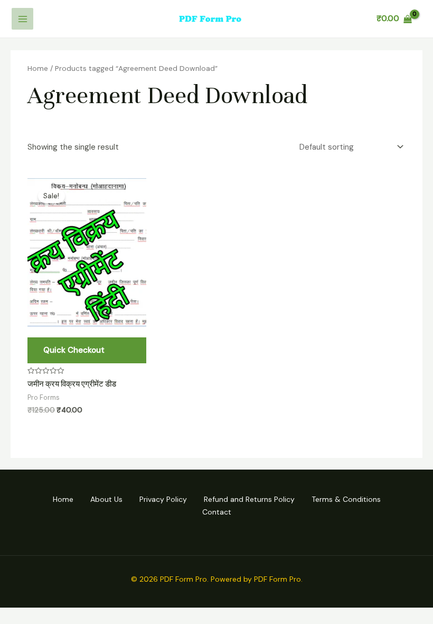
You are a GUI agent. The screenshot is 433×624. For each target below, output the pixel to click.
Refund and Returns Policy (249, 499)
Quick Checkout (74, 350)
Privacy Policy (163, 499)
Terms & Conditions (346, 499)
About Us (106, 499)
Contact (216, 512)
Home (37, 68)
